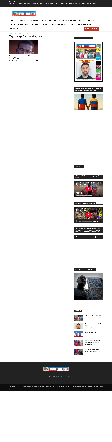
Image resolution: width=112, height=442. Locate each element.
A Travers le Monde (38, 20)
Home (12, 20)
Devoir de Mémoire (68, 20)
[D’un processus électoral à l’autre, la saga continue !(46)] (78, 352)
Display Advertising (49, 3)
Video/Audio (14, 29)
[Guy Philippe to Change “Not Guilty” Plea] (23, 47)
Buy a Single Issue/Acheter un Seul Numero (33, 3)
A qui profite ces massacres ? (93, 315)
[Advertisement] (71, 14)
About (10, 6)
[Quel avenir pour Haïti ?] (78, 334)
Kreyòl (90, 20)
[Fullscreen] (100, 221)
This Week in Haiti (57, 25)
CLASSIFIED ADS (59, 3)
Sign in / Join (12, 1)
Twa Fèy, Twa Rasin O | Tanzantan (79, 25)
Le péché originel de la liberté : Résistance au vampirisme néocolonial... (93, 342)
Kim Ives (11, 60)
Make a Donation (91, 29)
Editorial (82, 20)
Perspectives (35, 25)
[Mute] (98, 221)
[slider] (99, 236)
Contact (94, 3)
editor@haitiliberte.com (60, 376)
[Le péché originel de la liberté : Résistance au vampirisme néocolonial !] (78, 343)
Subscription (12, 3)
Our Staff (89, 3)
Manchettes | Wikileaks (18, 25)
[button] (101, 20)
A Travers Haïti (22, 20)
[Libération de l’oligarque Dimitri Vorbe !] (78, 326)
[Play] (77, 221)
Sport (45, 25)
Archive (20, 3)
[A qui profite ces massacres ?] (78, 318)
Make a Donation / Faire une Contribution (75, 3)
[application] (88, 215)
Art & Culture (53, 20)
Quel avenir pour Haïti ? (91, 332)
